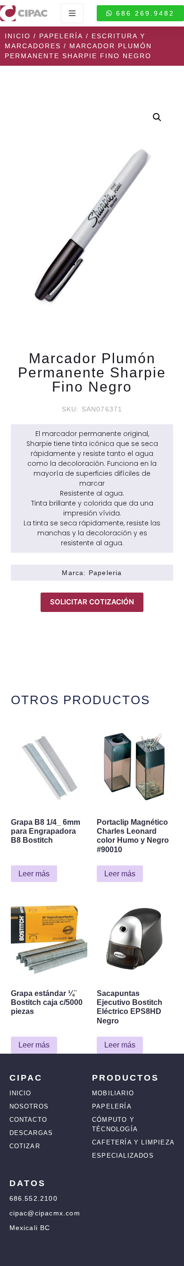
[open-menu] (72, 13)
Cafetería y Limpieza (133, 1142)
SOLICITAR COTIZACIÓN (92, 601)
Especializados (123, 1155)
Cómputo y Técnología (115, 1124)
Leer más (34, 874)
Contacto (28, 1119)
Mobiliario (113, 1093)
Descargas (31, 1132)
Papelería (61, 36)
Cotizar (24, 1146)
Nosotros (29, 1106)
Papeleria (105, 572)
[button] (157, 117)
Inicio (18, 36)
